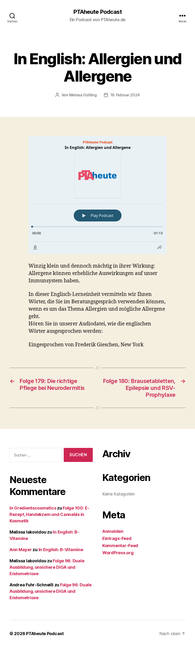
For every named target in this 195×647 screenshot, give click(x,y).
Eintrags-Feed (117, 538)
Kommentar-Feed (120, 545)
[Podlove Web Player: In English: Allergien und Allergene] (97, 195)
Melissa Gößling (83, 95)
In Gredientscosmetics (33, 507)
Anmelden (112, 531)
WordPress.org (118, 552)
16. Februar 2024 (125, 95)
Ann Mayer (21, 549)
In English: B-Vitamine (61, 549)
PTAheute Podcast (97, 12)
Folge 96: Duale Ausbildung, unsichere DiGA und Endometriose (47, 567)
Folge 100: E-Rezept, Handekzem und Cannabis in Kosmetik (49, 514)
